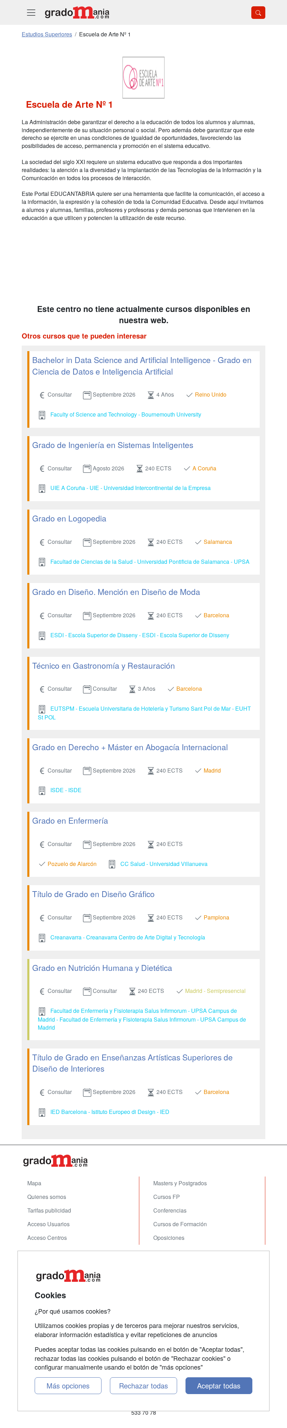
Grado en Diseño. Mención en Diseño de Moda (116, 591)
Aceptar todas (218, 1385)
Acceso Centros (47, 1238)
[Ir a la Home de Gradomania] (143, 1160)
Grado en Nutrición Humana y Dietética (102, 967)
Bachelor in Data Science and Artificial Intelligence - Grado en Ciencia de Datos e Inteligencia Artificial (142, 365)
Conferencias (170, 1210)
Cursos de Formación (180, 1224)
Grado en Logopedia (69, 518)
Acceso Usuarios (48, 1224)
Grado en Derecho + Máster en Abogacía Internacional (130, 746)
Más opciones (68, 1385)
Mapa (34, 1183)
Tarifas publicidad (49, 1210)
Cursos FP (166, 1197)
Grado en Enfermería (70, 820)
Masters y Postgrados (180, 1183)
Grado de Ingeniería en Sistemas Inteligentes (112, 444)
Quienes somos (46, 1197)
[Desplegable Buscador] (258, 12)
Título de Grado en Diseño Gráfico (93, 893)
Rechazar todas (143, 1385)
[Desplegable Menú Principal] (31, 12)
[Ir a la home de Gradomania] (77, 12)
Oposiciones (168, 1238)
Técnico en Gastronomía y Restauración (103, 665)
